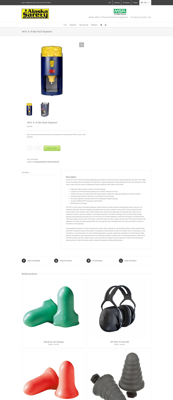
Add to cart (52, 148)
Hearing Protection (53, 162)
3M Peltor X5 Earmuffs (119, 342)
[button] (105, 24)
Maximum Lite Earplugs (53, 342)
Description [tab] (25, 172)
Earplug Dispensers (40, 162)
